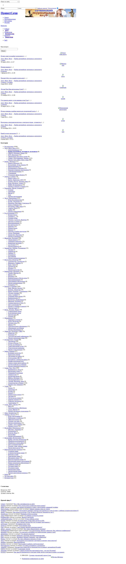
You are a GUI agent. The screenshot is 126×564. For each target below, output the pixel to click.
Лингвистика (12, 314)
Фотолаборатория (10, 19)
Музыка (10, 268)
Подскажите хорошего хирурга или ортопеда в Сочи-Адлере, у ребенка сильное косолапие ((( (48, 510)
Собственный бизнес (14, 171)
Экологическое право (15, 471)
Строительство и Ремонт (16, 383)
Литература (11, 266)
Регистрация (52, 8)
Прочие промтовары (14, 423)
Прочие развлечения (14, 211)
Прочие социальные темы (16, 338)
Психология (12, 431)
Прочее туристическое (15, 349)
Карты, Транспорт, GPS (15, 180)
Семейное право (13, 464)
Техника (10, 316)
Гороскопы (11, 191)
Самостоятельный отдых (16, 346)
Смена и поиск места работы (17, 363)
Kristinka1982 (5, 517)
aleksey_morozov (6, 529)
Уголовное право (13, 468)
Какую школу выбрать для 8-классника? (31, 544)
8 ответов (4, 71)
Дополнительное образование (17, 326)
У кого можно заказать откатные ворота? (29, 527)
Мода (10, 406)
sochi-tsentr (4, 524)
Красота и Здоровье (10, 286)
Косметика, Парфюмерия (16, 299)
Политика (11, 334)
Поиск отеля (9, 37)
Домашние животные (15, 241)
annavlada (4, 550)
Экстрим (11, 396)
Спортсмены (12, 403)
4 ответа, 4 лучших (7, 137)
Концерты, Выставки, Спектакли (18, 203)
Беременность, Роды (14, 369)
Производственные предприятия (18, 170)
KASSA (3, 544)
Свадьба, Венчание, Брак (16, 381)
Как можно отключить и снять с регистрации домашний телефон (37, 507)
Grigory (3, 504)
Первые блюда (12, 228)
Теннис (10, 388)
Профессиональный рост (16, 361)
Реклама (7, 22)
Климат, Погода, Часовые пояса (18, 181)
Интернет (11, 276)
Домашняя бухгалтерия (15, 373)
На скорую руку (13, 225)
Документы (11, 341)
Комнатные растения (14, 243)
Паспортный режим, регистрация (18, 461)
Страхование (12, 173)
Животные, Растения (11, 238)
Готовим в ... (12, 216)
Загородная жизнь (13, 376)
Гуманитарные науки (14, 311)
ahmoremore (4, 534)
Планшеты (11, 285)
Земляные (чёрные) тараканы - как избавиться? (31, 537)
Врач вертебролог (19, 542)
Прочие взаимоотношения (16, 258)
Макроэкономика (13, 166)
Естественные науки (14, 313)
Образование (8, 318)
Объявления (8, 32)
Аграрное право (13, 451)
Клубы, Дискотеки (14, 201)
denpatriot (4, 532)
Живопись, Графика (14, 263)
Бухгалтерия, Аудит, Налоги (17, 165)
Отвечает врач (12, 308)
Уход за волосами (13, 304)
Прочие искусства (14, 270)
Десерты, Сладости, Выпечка (17, 220)
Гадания (10, 190)
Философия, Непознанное (12, 428)
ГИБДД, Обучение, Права (16, 153)
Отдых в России (13, 343)
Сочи (9, 13)
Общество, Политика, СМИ (13, 331)
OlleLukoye (63, 54)
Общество (11, 333)
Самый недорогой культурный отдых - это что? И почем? (37, 550)
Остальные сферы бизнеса (16, 175)
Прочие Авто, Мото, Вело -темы (18, 160)
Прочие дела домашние (15, 384)
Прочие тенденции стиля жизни (18, 411)
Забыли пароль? (42, 8)
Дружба (10, 250)
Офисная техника (13, 419)
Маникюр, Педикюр (14, 301)
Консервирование (13, 223)
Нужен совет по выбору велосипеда (12, 56)
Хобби (10, 210)
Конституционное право (16, 459)
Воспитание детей (14, 371)
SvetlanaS (4, 510)
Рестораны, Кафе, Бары (15, 206)
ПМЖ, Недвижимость (15, 185)
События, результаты (14, 401)
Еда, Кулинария (9, 213)
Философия (11, 434)
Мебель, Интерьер (14, 378)
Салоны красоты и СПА (15, 303)
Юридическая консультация (13, 449)
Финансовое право (14, 469)
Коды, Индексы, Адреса (15, 183)
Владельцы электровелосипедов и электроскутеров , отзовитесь (21, 122)
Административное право (16, 453)
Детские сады (12, 323)
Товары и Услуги (9, 414)
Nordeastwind (5, 530)
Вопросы (7, 35)
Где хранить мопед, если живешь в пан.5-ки (14, 100)
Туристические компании (16, 348)
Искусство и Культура (11, 260)
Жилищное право (13, 458)
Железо (10, 275)
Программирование (14, 280)
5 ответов (4, 104)
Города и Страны (9, 176)
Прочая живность (13, 246)
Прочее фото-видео (14, 448)
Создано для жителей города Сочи (40, 555)
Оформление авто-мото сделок (17, 156)
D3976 (3, 549)
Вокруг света (12, 178)
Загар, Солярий (13, 295)
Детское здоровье (13, 293)
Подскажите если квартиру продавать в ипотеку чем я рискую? (37, 540)
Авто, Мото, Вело (6, 58)
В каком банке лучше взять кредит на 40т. (31, 520)
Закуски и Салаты (13, 221)
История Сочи (9, 34)
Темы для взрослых (10, 413)
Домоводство (12, 374)
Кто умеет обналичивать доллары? (35, 529)
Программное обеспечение (16, 281)
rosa (63, 65)
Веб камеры (8, 21)
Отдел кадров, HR (14, 358)
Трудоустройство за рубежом (17, 364)
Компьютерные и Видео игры (17, 278)
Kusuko (3, 520)
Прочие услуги (13, 426)
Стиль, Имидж (12, 409)
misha (2, 507)
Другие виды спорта (14, 398)
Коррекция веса (13, 298)
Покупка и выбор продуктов (17, 231)
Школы (10, 324)
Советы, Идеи (12, 208)
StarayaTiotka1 (5, 509)
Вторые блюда (12, 215)
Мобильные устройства (15, 418)
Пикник (10, 230)
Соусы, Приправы (14, 233)
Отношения (11, 255)
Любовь (10, 253)
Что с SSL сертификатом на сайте (24, 504)
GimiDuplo (63, 87)
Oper (2, 527)
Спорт (6, 386)
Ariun (2, 515)
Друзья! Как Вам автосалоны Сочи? (12, 89)
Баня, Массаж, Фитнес (15, 288)
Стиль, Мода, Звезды (11, 404)
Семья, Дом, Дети (10, 368)
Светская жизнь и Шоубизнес (17, 408)
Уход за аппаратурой (14, 444)
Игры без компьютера (15, 200)
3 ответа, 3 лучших (7, 82)
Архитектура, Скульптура (16, 261)
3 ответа (3, 93)
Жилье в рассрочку (28, 517)
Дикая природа (13, 240)
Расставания (12, 256)
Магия (10, 193)
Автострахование (13, 150)
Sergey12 (3, 525)
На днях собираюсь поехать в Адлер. (29, 539)
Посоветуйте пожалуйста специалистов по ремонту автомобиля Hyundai (38, 547)
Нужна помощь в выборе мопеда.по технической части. (18, 111)
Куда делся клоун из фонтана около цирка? (31, 505)
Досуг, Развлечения (10, 198)
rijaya (2, 522)
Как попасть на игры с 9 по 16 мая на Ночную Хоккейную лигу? (33, 512)
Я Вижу (6, 29)
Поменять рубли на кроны (29, 514)
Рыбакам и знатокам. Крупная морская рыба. (31, 535)
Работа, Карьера (9, 351)
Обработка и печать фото (16, 443)
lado (63, 132)
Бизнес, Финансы (9, 161)
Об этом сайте (8, 476)
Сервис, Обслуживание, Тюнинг (18, 158)
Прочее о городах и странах (17, 186)
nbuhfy (3, 512)
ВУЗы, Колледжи (13, 321)
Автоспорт (11, 389)
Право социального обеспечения (18, 463)
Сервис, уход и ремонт (15, 424)
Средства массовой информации (18, 336)
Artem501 (4, 547)
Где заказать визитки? (28, 534)
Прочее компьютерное (15, 283)
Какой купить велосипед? (9, 133)
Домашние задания (14, 319)
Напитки (11, 226)
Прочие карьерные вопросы (17, 366)
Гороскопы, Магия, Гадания (13, 188)
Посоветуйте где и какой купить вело (12, 78)
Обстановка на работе (15, 356)
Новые (6, 17)
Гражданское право (14, 456)
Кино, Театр (12, 265)
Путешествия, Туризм (11, 339)
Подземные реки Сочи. (23, 524)
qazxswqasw (63, 109)
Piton (2, 535)
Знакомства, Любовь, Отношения (14, 248)
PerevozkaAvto (5, 545)
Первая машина (6, 67)
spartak (63, 98)
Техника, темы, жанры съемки (17, 446)
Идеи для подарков (14, 416)
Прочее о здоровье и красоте (17, 306)
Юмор (6, 474)
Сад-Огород (12, 245)
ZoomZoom (4, 514)
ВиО (5, 40)
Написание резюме (14, 354)
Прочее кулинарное (14, 236)
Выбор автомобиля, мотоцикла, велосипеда (28, 58)
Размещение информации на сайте (33, 558)
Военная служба (13, 454)
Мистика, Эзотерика (14, 429)
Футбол (10, 391)
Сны (9, 195)
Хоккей (10, 393)
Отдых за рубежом (14, 344)
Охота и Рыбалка (13, 205)
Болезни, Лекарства (14, 290)
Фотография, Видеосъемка (12, 438)
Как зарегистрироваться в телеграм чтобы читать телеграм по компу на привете (39, 552)
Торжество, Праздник (15, 235)
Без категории (8, 146)
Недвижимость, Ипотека (16, 168)
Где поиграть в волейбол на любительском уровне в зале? (37, 532)
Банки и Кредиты (13, 163)
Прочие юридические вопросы (18, 473)
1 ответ (3, 60)
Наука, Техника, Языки (11, 309)
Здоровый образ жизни (15, 296)
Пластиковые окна (25, 525)
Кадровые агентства (14, 353)
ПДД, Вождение (13, 155)
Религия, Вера (12, 433)
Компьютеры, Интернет (11, 271)
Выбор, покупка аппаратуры (17, 439)
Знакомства (11, 251)
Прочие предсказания (15, 196)
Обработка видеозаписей (16, 441)
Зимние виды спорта (14, 394)
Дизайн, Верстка (13, 273)
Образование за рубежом (16, 328)
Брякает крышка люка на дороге (40, 509)
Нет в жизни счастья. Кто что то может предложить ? (33, 522)
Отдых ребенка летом (32, 519)
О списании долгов (24, 549)
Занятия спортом (13, 399)
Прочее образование (14, 329)
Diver (63, 76)
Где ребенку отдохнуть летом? (33, 515)
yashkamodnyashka (6, 519)
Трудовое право (13, 466)
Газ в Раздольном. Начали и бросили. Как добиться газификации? (50, 530)
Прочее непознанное (14, 436)
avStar (63, 120)
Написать (4, 25)
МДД (6, 30)
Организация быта (14, 379)
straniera (3, 505)
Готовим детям (12, 218)
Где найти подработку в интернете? (34, 545)
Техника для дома (13, 421)
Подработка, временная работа (17, 359)
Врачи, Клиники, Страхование (17, 291)
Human (3, 539)
